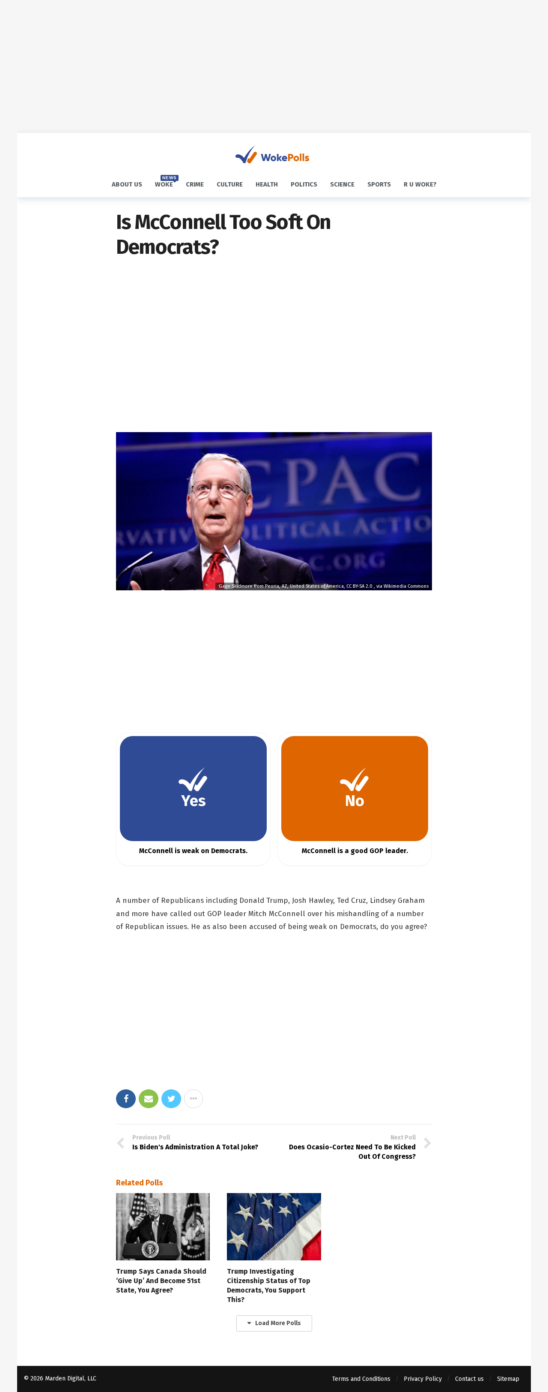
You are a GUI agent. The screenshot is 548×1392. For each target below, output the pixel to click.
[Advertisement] (274, 66)
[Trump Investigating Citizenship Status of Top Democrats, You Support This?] (274, 1226)
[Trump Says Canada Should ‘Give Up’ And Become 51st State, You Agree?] (163, 1226)
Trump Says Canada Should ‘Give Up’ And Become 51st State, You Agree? (161, 1280)
